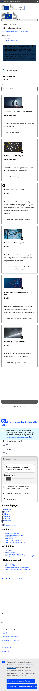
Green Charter (11, 552)
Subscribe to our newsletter (10, 604)
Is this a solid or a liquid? (14, 243)
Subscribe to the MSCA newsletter (17, 568)
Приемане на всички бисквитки (20, 681)
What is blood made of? (14, 190)
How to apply (10, 564)
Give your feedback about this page (18, 569)
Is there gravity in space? (14, 341)
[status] (19, 77)
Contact (4, 633)
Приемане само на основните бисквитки (22, 686)
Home (7, 38)
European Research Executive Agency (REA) (21, 556)
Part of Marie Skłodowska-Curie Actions (14, 31)
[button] (6, 510)
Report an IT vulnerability (9, 637)
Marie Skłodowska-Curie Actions (13, 579)
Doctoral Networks (12, 533)
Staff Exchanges (11, 537)
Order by (5, 85)
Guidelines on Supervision (14, 554)
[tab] (19, 487)
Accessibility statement (9, 590)
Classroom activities (11, 40)
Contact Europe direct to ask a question (19, 438)
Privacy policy (6, 647)
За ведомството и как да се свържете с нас (16, 600)
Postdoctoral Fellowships (14, 535)
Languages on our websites (10, 640)
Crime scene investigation (15, 156)
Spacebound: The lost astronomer (18, 111)
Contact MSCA (11, 566)
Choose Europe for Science (15, 542)
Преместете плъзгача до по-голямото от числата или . (18, 468)
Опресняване (11, 499)
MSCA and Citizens (12, 540)
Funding (9, 550)
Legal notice (5, 651)
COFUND (9, 539)
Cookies (4, 644)
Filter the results (11, 70)
